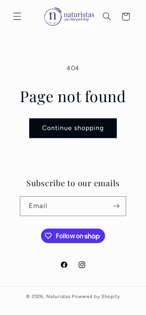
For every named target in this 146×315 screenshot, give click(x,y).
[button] (17, 16)
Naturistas (58, 296)
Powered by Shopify (96, 296)
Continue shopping (73, 128)
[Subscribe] (116, 206)
